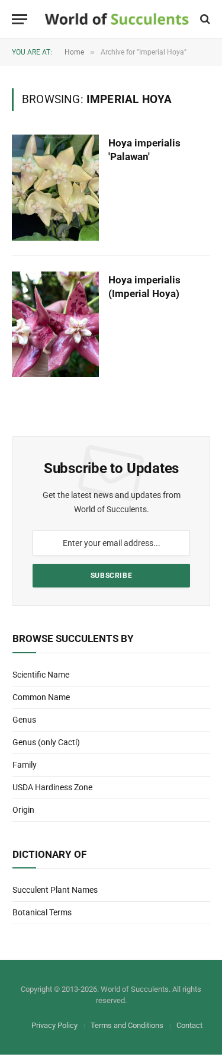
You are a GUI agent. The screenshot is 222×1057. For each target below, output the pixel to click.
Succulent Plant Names (55, 890)
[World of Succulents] (117, 19)
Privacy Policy (54, 1025)
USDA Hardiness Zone (52, 787)
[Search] (204, 19)
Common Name (41, 697)
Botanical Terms (42, 912)
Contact (189, 1025)
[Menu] (19, 19)
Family (24, 764)
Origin (23, 810)
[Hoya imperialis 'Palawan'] (55, 187)
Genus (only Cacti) (46, 742)
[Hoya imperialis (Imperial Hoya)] (55, 324)
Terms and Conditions (127, 1025)
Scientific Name (40, 674)
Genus (24, 719)
